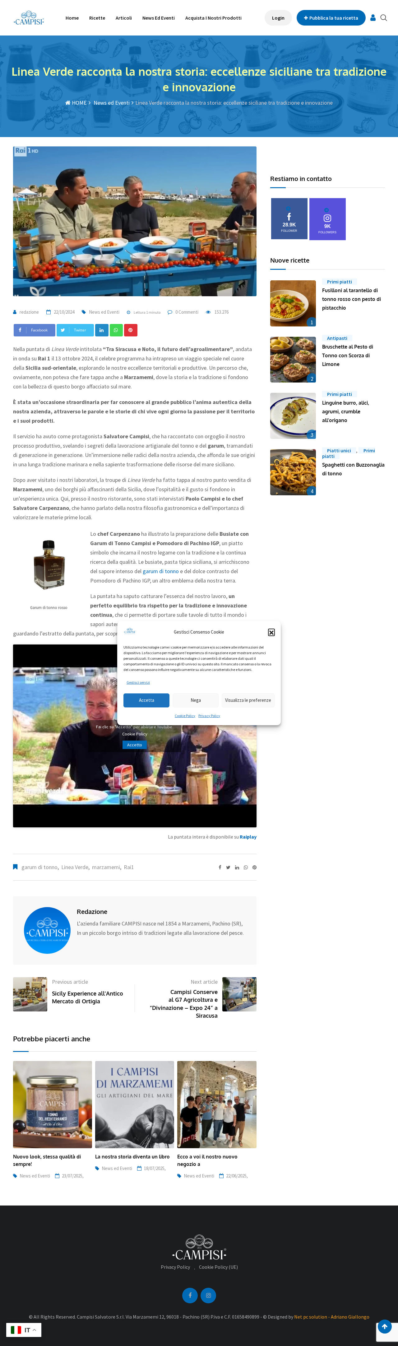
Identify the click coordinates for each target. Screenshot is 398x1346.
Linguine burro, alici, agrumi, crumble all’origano (345, 411)
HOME (79, 102)
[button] (271, 632)
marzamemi (106, 867)
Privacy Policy (209, 715)
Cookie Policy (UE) (218, 1267)
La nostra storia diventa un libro (132, 1156)
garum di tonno (161, 571)
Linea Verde (74, 867)
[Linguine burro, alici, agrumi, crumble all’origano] (293, 416)
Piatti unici (339, 450)
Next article (204, 981)
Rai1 (129, 867)
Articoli (124, 18)
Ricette (97, 18)
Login (278, 18)
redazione (29, 312)
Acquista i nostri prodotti (213, 18)
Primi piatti (339, 281)
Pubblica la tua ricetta (333, 18)
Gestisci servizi (138, 682)
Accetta (146, 700)
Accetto (134, 744)
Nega (196, 700)
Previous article (70, 981)
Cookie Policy (185, 715)
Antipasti (337, 338)
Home (72, 18)
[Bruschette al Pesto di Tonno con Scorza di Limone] (293, 360)
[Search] (383, 17)
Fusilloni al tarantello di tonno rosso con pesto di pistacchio (351, 299)
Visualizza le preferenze (248, 700)
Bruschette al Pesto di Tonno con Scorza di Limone (347, 355)
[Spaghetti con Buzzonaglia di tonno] (293, 472)
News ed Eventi (158, 18)
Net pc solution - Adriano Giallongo (331, 1317)
